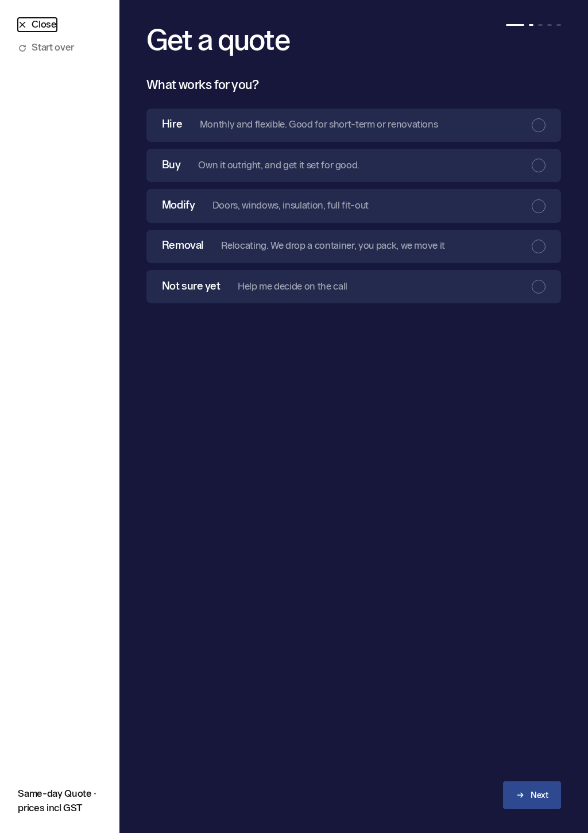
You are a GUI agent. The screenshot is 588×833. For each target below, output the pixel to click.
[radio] (354, 125)
